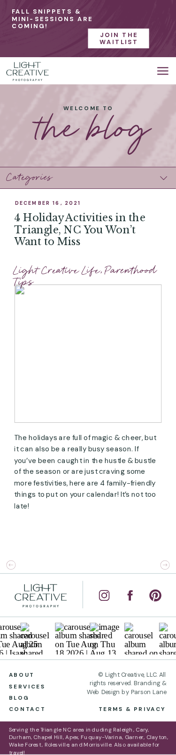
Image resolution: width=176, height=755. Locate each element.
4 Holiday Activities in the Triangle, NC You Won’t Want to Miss (79, 229)
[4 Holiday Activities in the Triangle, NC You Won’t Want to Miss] (87, 353)
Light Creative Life (57, 270)
